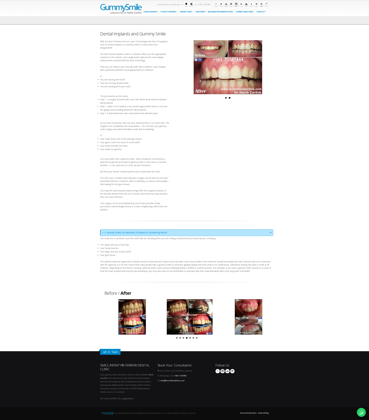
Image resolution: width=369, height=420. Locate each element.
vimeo (256, 4)
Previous (183, 66)
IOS (191, 4)
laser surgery (150, 12)
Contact (261, 12)
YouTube (227, 371)
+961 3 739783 (180, 376)
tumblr (251, 4)
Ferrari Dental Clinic (248, 413)
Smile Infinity (263, 413)
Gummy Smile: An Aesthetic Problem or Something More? (137, 232)
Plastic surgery (169, 12)
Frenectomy (186, 12)
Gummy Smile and (244, 12)
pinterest (261, 4)
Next (272, 66)
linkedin (231, 4)
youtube (226, 4)
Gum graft (200, 12)
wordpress (241, 4)
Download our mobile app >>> (170, 4)
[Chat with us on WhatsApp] (361, 412)
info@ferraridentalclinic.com (172, 380)
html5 (246, 4)
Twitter (221, 4)
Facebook (216, 4)
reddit (266, 4)
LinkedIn (232, 371)
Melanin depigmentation (220, 12)
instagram (236, 4)
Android (186, 4)
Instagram (222, 371)
